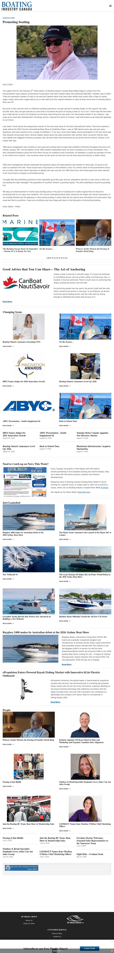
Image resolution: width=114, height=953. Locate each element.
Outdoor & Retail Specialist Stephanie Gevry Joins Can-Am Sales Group (85, 783)
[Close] (112, 941)
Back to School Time (68, 421)
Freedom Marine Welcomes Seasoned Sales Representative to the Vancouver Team (92, 841)
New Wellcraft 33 (10, 574)
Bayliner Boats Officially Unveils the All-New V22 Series (83, 616)
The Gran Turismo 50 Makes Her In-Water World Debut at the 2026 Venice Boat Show (84, 575)
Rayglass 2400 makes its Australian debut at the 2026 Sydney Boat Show (23, 533)
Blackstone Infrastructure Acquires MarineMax (94, 447)
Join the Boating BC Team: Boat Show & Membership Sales (28, 823)
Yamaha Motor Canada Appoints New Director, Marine (92, 434)
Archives (104, 487)
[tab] (47, 258)
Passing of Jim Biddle (12, 781)
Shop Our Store (29, 923)
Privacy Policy (57, 933)
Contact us (57, 936)
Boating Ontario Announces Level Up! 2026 (78, 381)
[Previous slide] (5, 237)
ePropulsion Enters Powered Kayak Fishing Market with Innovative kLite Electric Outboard (51, 674)
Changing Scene (9, 18)
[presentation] (20, 232)
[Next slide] (108, 237)
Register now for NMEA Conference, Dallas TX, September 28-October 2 (92, 251)
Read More (7, 301)
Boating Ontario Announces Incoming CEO (21, 341)
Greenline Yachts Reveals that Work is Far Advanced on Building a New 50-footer (27, 617)
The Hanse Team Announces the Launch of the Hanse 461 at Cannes (85, 533)
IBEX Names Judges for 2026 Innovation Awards (24, 381)
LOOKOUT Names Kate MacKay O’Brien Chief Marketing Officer (85, 825)
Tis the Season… (10, 249)
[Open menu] (110, 6)
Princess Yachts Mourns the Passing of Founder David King (55, 250)
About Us (29, 920)
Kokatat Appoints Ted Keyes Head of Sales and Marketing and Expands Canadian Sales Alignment (81, 741)
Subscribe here (83, 492)
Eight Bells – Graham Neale (90, 854)
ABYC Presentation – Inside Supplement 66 (21, 421)
